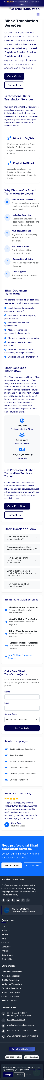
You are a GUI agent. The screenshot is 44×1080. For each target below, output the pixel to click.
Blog (3, 938)
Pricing (4, 951)
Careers (5, 942)
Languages (6, 946)
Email (6, 703)
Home (4, 926)
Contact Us (14, 85)
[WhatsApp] (28, 900)
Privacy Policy (35, 1070)
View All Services (9, 1000)
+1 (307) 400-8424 (16, 1019)
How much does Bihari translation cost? (18, 585)
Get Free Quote (22, 728)
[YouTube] (18, 900)
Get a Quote (14, 76)
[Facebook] (3, 900)
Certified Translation (10, 996)
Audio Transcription (10, 992)
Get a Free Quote (17, 506)
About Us (5, 930)
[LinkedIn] (13, 900)
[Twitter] (8, 900)
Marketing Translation (11, 984)
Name (7, 691)
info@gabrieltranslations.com (20, 1025)
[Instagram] (23, 900)
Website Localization (10, 976)
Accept (8, 1075)
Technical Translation (11, 988)
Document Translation (11, 971)
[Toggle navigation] (38, 14)
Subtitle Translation (10, 980)
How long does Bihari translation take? (17, 537)
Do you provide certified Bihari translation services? (20, 548)
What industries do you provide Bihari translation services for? (19, 573)
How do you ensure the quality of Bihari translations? (18, 560)
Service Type (10, 714)
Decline (19, 1075)
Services (5, 934)
